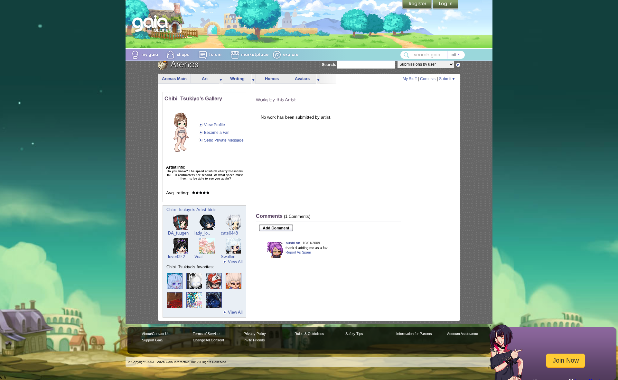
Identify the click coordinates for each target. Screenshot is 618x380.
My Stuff (410, 79)
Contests (427, 79)
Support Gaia (152, 340)
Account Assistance (462, 334)
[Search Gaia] (406, 55)
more (221, 79)
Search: (329, 64)
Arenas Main (174, 78)
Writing (237, 78)
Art (205, 78)
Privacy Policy (255, 334)
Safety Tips (354, 334)
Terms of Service (206, 334)
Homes (272, 78)
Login (445, 5)
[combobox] (432, 55)
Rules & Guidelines (309, 334)
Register (417, 5)
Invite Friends (254, 340)
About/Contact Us (156, 334)
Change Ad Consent (208, 340)
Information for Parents (414, 334)
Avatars (302, 78)
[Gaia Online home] (151, 23)
